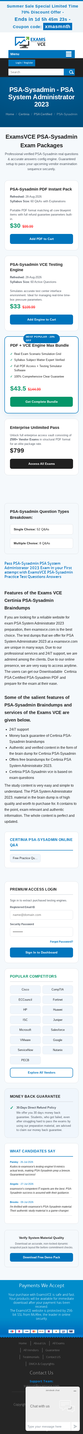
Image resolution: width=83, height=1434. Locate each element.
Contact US (53, 1357)
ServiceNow (25, 1050)
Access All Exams (41, 463)
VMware (25, 1040)
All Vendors (31, 1350)
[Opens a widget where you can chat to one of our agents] (52, 1408)
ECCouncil (25, 999)
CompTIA (58, 989)
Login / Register (24, 63)
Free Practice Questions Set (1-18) (27, 858)
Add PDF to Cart (41, 239)
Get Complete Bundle (41, 401)
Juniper (57, 1020)
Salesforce (58, 1029)
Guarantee (52, 1350)
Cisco (25, 989)
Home (10, 114)
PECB (25, 1060)
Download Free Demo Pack (41, 1257)
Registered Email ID (22, 907)
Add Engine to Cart (41, 319)
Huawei (57, 1009)
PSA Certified (43, 114)
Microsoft (25, 1029)
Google (57, 1040)
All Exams (58, 1343)
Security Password (22, 924)
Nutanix (58, 1050)
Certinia (24, 114)
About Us (40, 1343)
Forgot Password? (61, 941)
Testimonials (31, 1357)
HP (25, 1009)
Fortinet (58, 999)
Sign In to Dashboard (41, 952)
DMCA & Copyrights (41, 1364)
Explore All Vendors (41, 1072)
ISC (25, 1020)
